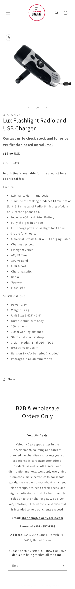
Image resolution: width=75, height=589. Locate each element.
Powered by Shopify (49, 585)
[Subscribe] (62, 566)
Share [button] (11, 379)
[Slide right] (46, 107)
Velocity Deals (31, 585)
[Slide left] (28, 107)
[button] (8, 12)
